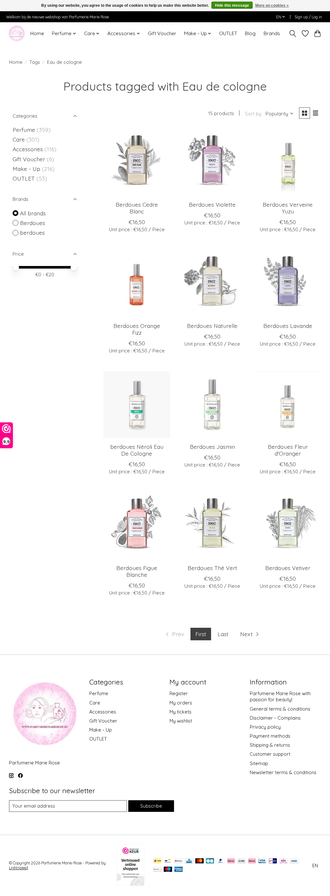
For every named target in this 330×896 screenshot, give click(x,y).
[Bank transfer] (242, 861)
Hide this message (232, 5)
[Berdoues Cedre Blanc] (136, 162)
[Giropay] (273, 861)
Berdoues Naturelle (212, 325)
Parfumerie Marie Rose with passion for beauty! (280, 696)
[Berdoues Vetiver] (288, 525)
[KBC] (189, 861)
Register (179, 693)
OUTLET (228, 33)
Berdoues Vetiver (287, 567)
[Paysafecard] (157, 870)
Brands (272, 33)
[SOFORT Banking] (252, 861)
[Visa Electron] (262, 861)
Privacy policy (265, 727)
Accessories (28, 149)
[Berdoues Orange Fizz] (136, 283)
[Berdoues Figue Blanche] (136, 525)
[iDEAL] (157, 861)
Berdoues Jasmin (212, 446)
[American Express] (178, 870)
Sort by (253, 114)
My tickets (180, 712)
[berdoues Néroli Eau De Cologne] (136, 404)
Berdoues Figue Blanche (136, 571)
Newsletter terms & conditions (283, 772)
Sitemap (259, 763)
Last (223, 633)
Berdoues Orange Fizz (136, 329)
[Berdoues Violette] (212, 162)
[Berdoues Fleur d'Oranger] (288, 404)
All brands (33, 213)
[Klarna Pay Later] (231, 861)
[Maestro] (168, 870)
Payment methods (270, 736)
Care (19, 139)
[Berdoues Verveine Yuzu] (288, 162)
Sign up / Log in (308, 17)
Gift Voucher (162, 33)
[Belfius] (178, 861)
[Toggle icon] (292, 33)
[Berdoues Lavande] (288, 283)
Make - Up (27, 168)
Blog (250, 33)
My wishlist (181, 721)
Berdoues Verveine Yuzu (288, 208)
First (200, 633)
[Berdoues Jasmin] (212, 404)
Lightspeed (18, 867)
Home (37, 33)
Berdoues (32, 222)
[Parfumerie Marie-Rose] (16, 33)
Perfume (24, 129)
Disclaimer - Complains (275, 718)
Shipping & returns (270, 745)
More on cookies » (272, 5)
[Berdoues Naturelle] (212, 283)
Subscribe (151, 806)
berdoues (32, 232)
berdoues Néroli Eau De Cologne (136, 450)
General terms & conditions (280, 709)
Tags (34, 62)
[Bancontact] (168, 861)
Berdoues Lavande (287, 325)
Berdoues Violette (212, 204)
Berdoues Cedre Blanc (137, 208)
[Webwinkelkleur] (130, 883)
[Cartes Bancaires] (210, 861)
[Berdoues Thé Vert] (212, 525)
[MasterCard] (199, 861)
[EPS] (283, 861)
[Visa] (294, 861)
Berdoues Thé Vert (212, 567)
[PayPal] (221, 861)
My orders (181, 703)
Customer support (270, 754)
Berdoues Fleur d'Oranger (288, 450)
